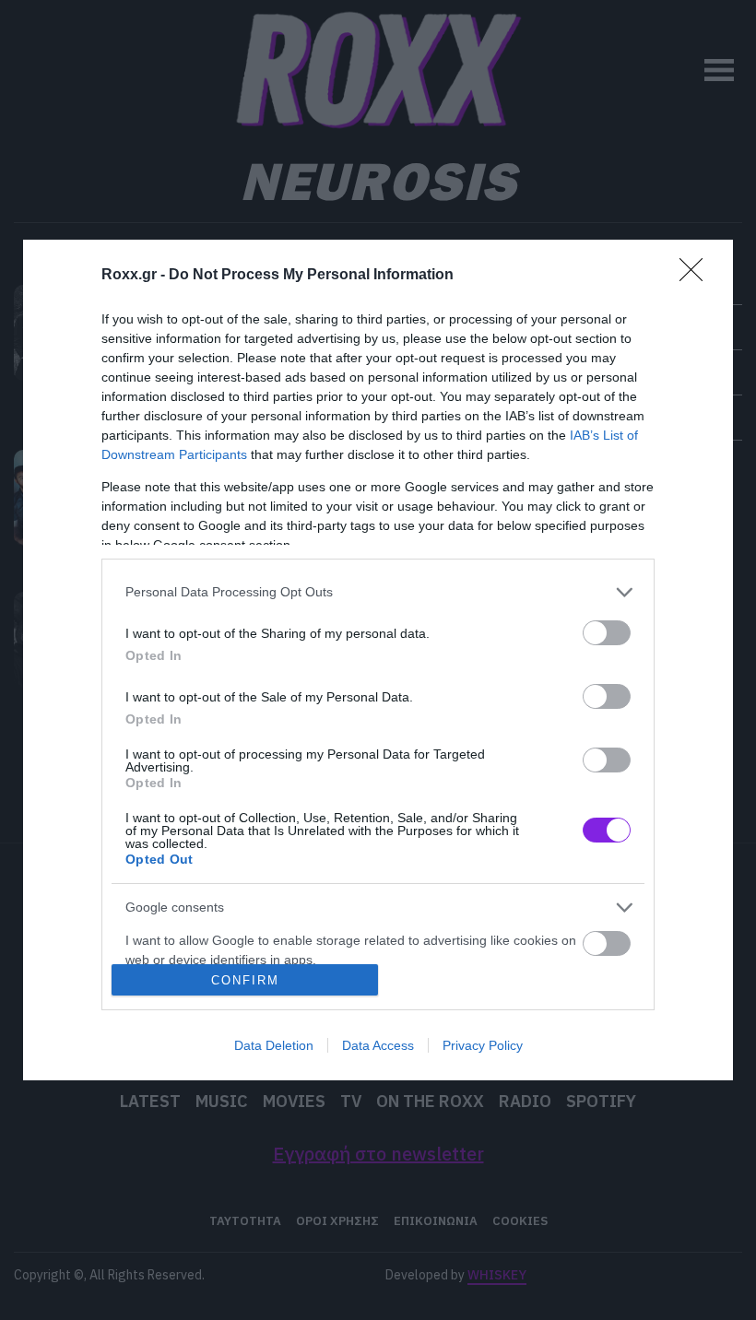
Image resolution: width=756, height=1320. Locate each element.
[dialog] (378, 660)
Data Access (378, 1045)
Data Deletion (273, 1045)
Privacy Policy (483, 1045)
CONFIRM (245, 980)
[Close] (697, 275)
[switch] (607, 632)
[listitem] (378, 592)
